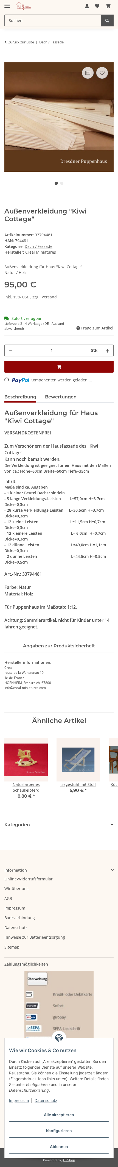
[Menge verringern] (11, 350)
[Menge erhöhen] (107, 350)
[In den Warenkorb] (8, 59)
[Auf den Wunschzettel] (102, 73)
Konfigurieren (59, 1130)
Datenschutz (46, 1100)
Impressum (19, 1100)
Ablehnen (59, 1146)
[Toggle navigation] (7, 3)
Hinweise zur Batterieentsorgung (34, 937)
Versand (49, 297)
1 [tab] (56, 183)
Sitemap (11, 947)
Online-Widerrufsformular (28, 879)
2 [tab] (61, 183)
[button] (87, 6)
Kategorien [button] (17, 824)
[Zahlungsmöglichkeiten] (59, 1013)
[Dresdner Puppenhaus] (23, 6)
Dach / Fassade (38, 246)
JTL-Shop (68, 1160)
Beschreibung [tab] (20, 397)
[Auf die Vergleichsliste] (88, 73)
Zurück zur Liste (21, 42)
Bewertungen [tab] (61, 397)
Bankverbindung (19, 917)
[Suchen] (107, 20)
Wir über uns (16, 888)
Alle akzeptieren (59, 1114)
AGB (8, 898)
